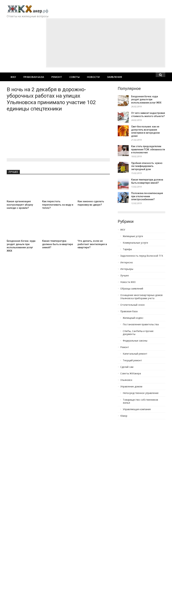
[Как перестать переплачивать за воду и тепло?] (58, 188)
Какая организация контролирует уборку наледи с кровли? (20, 204)
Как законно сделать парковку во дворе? (91, 203)
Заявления (114, 77)
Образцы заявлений (131, 288)
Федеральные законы (135, 340)
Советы (74, 77)
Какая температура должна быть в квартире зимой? (57, 244)
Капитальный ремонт (135, 353)
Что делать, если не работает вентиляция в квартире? (92, 244)
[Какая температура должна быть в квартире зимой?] (58, 228)
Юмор (123, 415)
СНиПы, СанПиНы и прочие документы (138, 333)
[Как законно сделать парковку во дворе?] (94, 188)
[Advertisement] (105, 42)
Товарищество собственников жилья (140, 401)
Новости (93, 77)
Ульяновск (126, 380)
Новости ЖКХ (128, 282)
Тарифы (127, 249)
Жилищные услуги (133, 236)
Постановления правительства (141, 324)
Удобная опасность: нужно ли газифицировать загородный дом (146, 166)
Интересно (126, 262)
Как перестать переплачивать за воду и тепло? (57, 204)
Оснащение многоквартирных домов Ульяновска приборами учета (141, 297)
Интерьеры (126, 269)
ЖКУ (13, 77)
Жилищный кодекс (133, 317)
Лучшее (13, 171)
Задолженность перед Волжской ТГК (141, 255)
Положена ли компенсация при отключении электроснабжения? (147, 196)
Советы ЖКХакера (130, 373)
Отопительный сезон (132, 304)
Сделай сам (126, 366)
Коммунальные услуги (135, 242)
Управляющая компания (137, 409)
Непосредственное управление (141, 393)
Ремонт (56, 77)
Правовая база (33, 77)
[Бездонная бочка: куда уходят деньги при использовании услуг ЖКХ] (23, 228)
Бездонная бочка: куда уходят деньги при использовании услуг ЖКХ (21, 245)
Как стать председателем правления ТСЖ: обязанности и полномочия (148, 149)
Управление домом (131, 386)
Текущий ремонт (132, 360)
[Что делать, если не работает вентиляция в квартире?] (94, 228)
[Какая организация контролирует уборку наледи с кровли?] (23, 188)
